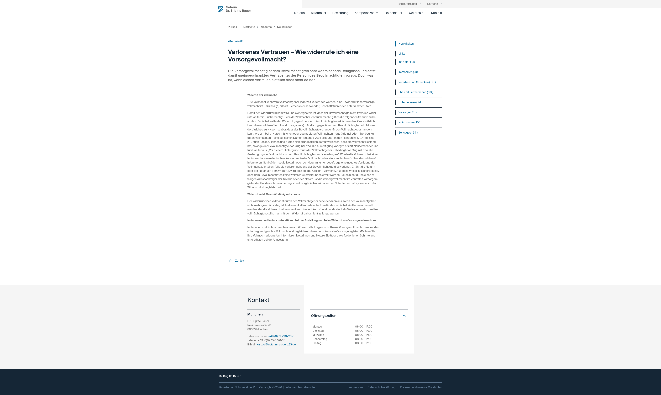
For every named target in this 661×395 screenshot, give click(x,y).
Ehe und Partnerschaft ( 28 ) (415, 92)
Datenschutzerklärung (381, 387)
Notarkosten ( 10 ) (409, 122)
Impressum (356, 387)
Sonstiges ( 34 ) (408, 132)
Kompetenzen (364, 13)
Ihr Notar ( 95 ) (407, 62)
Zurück (239, 260)
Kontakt (436, 13)
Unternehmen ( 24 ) (410, 102)
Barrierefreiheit (407, 4)
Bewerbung (340, 13)
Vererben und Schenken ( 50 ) (417, 82)
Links (401, 53)
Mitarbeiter (318, 13)
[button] (359, 315)
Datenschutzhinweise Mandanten (421, 387)
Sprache (432, 4)
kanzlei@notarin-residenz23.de (276, 344)
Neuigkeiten (406, 43)
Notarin (299, 13)
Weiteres (414, 13)
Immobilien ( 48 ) (408, 72)
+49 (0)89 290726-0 (281, 336)
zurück (234, 27)
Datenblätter (393, 13)
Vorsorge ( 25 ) (407, 112)
